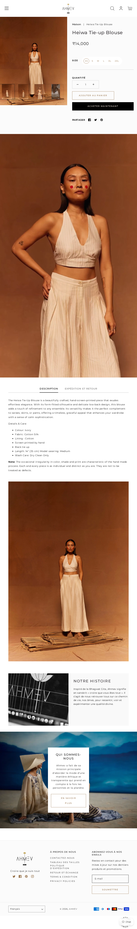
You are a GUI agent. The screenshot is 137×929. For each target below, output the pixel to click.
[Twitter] (95, 119)
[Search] (112, 8)
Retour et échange (64, 872)
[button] (6, 8)
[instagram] (32, 877)
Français (15, 909)
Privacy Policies (62, 881)
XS (86, 61)
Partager (78, 119)
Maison (76, 24)
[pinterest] (26, 877)
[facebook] (20, 877)
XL (109, 61)
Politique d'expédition (59, 867)
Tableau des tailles (65, 862)
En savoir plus (68, 800)
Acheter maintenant (103, 106)
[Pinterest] (101, 119)
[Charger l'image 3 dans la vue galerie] (39, 92)
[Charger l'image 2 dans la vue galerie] (23, 92)
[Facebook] (89, 119)
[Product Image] (33, 61)
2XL (117, 61)
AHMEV (73, 909)
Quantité (79, 77)
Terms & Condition (64, 877)
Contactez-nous (62, 858)
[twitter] (14, 877)
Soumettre (110, 889)
